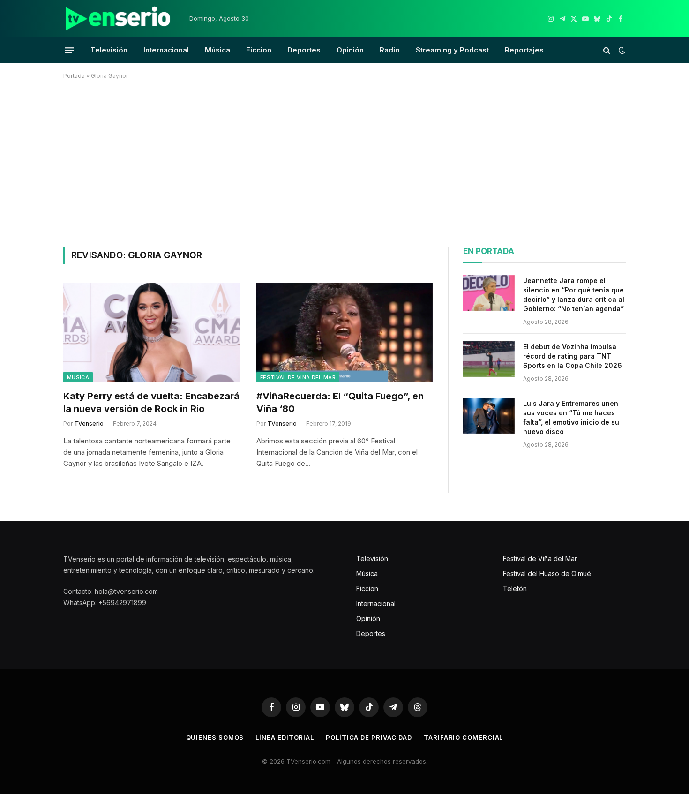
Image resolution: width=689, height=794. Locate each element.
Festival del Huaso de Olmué (547, 573)
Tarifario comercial (463, 737)
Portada (74, 75)
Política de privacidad (369, 737)
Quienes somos (215, 737)
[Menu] (69, 50)
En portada (488, 251)
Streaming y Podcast (452, 49)
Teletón (515, 588)
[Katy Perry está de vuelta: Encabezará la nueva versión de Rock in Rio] (151, 332)
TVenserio (89, 423)
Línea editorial (284, 737)
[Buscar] (606, 50)
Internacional (166, 49)
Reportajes (524, 49)
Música (217, 49)
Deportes (304, 49)
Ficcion (258, 49)
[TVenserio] (118, 18)
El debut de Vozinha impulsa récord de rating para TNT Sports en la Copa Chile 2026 (572, 356)
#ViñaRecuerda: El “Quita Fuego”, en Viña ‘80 (340, 402)
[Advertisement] (344, 161)
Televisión (108, 49)
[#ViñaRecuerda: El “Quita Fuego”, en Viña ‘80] (344, 332)
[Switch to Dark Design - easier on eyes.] (621, 50)
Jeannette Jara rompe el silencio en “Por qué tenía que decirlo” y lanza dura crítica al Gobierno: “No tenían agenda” (573, 295)
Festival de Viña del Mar (298, 377)
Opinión (350, 49)
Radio (390, 49)
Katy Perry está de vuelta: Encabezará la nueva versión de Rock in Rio (151, 402)
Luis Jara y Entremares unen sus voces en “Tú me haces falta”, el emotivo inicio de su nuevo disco (571, 417)
